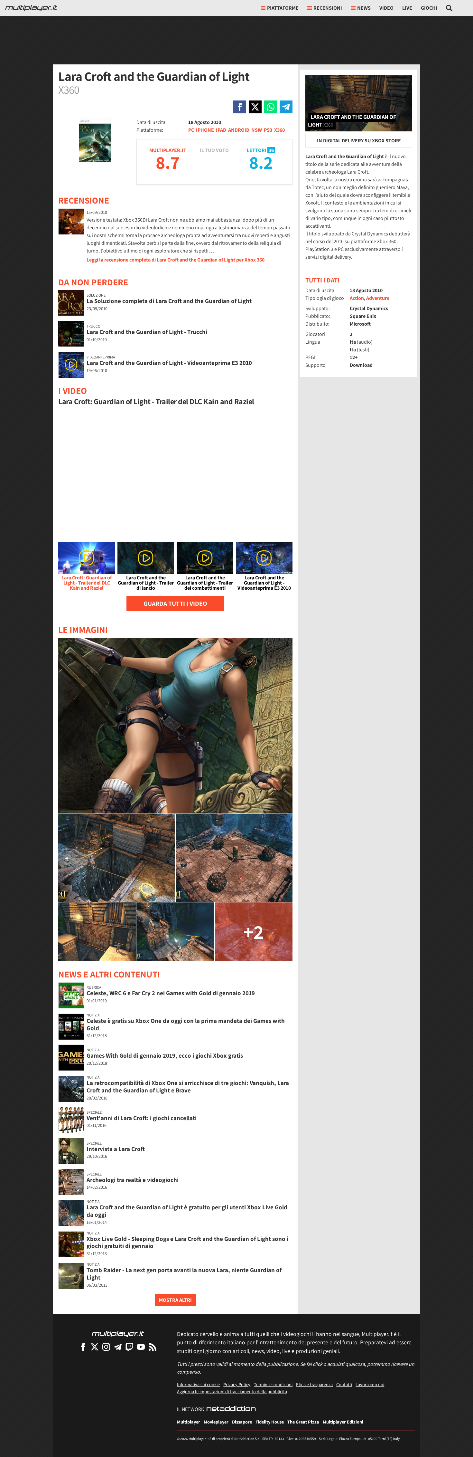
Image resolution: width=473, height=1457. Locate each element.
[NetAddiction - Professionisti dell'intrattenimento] (231, 1409)
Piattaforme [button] (283, 8)
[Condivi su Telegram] (286, 106)
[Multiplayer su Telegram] (118, 1347)
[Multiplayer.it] (31, 8)
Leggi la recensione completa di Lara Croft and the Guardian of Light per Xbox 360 (175, 259)
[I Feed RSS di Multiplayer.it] (152, 1347)
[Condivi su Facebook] (239, 106)
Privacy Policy (236, 1384)
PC (191, 130)
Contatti (344, 1384)
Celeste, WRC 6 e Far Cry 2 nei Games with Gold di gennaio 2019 (171, 993)
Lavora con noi (370, 1384)
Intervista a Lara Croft (116, 1149)
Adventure (377, 298)
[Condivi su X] (255, 106)
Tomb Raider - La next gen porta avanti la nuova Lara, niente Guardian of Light (184, 1273)
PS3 (268, 130)
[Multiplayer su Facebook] (83, 1347)
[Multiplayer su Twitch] (129, 1347)
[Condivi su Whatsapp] (270, 106)
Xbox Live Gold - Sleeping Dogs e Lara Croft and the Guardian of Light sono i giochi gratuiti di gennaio (187, 1242)
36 (271, 150)
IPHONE (205, 130)
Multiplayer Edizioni (343, 1422)
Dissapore (242, 1422)
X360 (279, 130)
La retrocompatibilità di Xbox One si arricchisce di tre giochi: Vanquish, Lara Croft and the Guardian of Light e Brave (188, 1086)
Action (357, 298)
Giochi (429, 8)
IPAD (221, 130)
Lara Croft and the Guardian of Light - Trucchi (147, 332)
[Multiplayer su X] (94, 1347)
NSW (256, 130)
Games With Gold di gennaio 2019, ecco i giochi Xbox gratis (165, 1055)
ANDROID (238, 130)
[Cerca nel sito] (449, 8)
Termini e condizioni (273, 1384)
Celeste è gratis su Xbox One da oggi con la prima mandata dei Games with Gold (186, 1024)
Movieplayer (216, 1422)
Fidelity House (269, 1422)
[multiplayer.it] (118, 1333)
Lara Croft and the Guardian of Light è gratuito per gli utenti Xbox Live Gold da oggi (187, 1210)
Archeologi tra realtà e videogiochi (133, 1180)
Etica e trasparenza (314, 1384)
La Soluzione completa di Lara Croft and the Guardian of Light (169, 301)
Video (386, 8)
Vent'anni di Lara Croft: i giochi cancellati (142, 1118)
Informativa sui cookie (198, 1384)
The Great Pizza (303, 1422)
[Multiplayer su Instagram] (106, 1347)
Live (407, 8)
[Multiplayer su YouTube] (141, 1347)
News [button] (364, 8)
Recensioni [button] (327, 8)
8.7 (168, 162)
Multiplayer (188, 1422)
